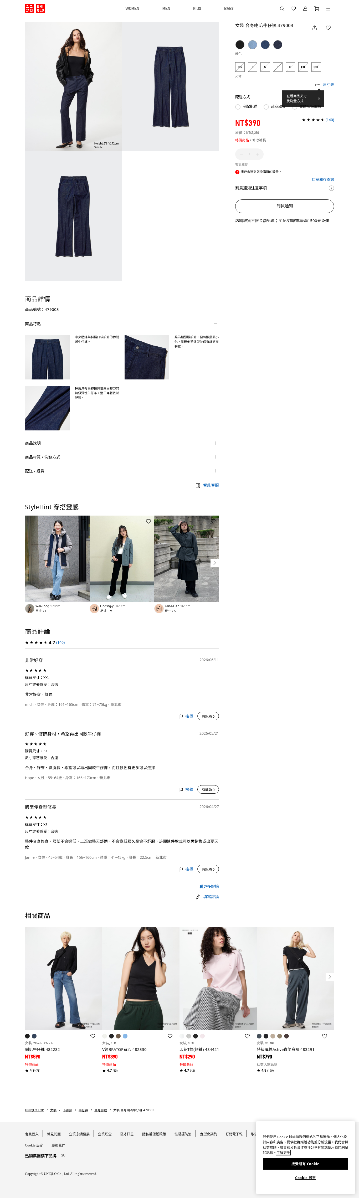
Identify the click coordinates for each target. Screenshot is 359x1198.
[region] (305, 1157)
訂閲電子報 (234, 1134)
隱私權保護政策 (154, 1134)
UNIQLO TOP (34, 1110)
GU (63, 1155)
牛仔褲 (83, 1110)
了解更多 (283, 1152)
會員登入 (32, 1134)
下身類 (67, 1110)
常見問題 (54, 1134)
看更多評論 (209, 886)
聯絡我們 (58, 1145)
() (60, 642)
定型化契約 (208, 1134)
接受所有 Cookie (305, 1163)
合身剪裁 (100, 1110)
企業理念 (105, 1134)
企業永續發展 (79, 1134)
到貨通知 (284, 206)
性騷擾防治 (183, 1134)
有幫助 (208, 716)
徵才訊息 (127, 1134)
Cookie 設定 (305, 1177)
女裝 (53, 1110)
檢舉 (189, 716)
